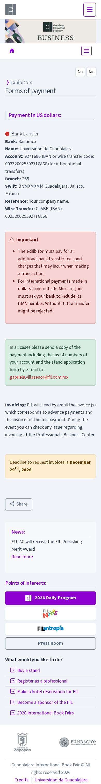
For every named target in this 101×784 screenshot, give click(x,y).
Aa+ (80, 72)
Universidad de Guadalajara (59, 780)
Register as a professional (42, 681)
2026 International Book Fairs (45, 713)
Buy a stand (28, 670)
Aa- (91, 72)
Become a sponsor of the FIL (45, 702)
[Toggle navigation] (89, 10)
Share (22, 504)
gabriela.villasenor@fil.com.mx (39, 377)
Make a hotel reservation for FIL (48, 691)
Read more (22, 557)
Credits (21, 780)
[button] (50, 598)
